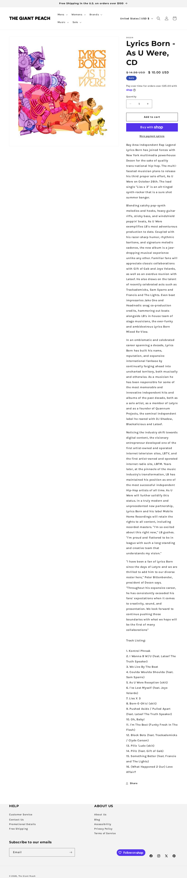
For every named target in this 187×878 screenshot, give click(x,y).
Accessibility (102, 824)
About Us (100, 814)
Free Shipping (18, 828)
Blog (97, 819)
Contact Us (16, 819)
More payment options (152, 136)
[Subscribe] (71, 852)
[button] (62, 14)
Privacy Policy (103, 828)
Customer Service (20, 814)
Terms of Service (105, 833)
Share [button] (134, 783)
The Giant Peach (27, 876)
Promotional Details (22, 824)
